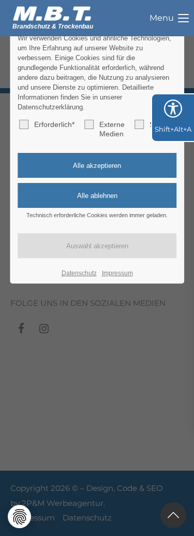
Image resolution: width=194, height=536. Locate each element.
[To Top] (173, 515)
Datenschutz (79, 273)
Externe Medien (112, 129)
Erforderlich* (54, 124)
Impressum (117, 273)
